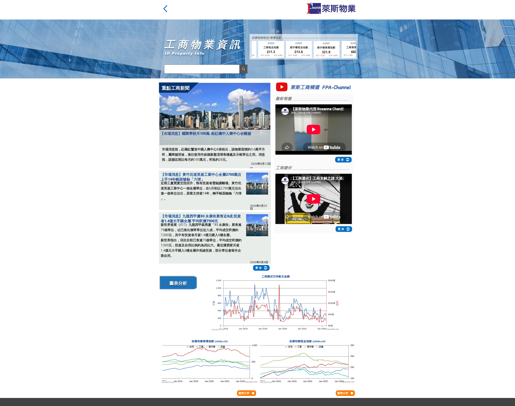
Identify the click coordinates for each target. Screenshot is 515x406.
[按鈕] (216, 188)
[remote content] (275, 305)
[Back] (166, 8)
